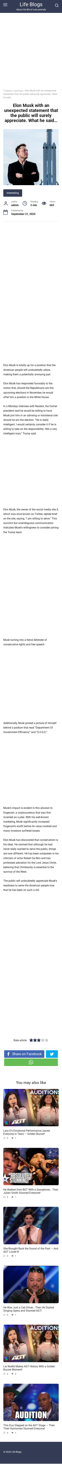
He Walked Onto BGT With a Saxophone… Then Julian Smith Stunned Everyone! (30, 1191)
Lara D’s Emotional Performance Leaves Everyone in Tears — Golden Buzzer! (26, 1132)
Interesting (13, 193)
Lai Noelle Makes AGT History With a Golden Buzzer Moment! (29, 1368)
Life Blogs (31, 4)
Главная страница (13, 90)
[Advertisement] (31, 53)
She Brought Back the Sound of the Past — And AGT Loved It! (30, 1250)
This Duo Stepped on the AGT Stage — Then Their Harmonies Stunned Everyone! (29, 1427)
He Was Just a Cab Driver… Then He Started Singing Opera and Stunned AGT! (28, 1309)
